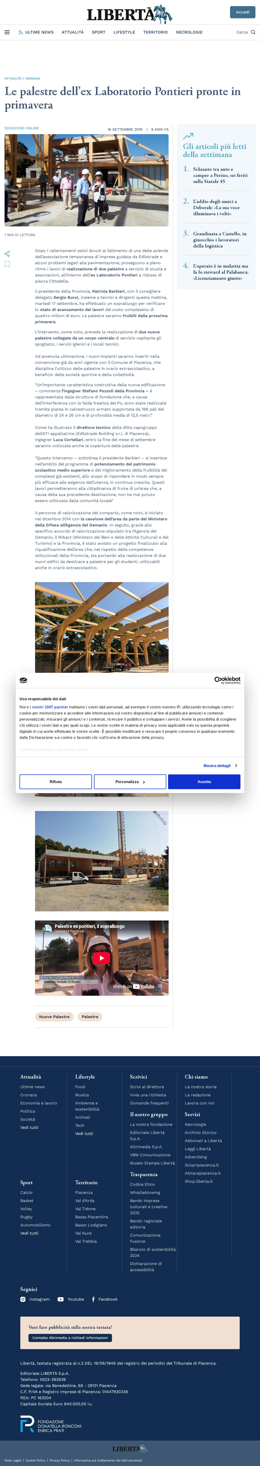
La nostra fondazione (151, 1124)
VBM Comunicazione (150, 1154)
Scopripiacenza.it (202, 1165)
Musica (82, 1095)
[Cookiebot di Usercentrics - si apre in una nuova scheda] (218, 680)
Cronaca (32, 78)
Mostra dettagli (217, 765)
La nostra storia (201, 1086)
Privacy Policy (60, 1460)
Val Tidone (85, 1208)
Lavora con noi (199, 1103)
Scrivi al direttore (147, 1086)
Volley (26, 1208)
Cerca (242, 32)
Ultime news (32, 1086)
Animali (82, 1117)
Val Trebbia (86, 1241)
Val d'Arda (84, 1200)
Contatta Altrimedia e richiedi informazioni (70, 1338)
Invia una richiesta (148, 1095)
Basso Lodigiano (91, 1225)
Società (27, 1119)
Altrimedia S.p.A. (146, 1146)
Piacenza (84, 1192)
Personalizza (127, 781)
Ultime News (39, 32)
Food (80, 1086)
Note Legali (13, 1460)
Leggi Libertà (198, 1148)
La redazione (197, 1095)
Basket (27, 1200)
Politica (27, 1111)
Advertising (196, 1157)
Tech (79, 1125)
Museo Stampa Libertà (152, 1163)
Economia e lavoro (38, 1103)
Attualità (73, 32)
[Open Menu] (7, 32)
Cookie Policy (35, 1460)
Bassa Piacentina (91, 1216)
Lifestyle (124, 32)
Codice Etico (142, 1184)
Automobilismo (35, 1225)
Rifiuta (56, 781)
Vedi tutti (29, 1127)
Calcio (26, 1192)
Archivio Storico (201, 1132)
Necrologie (189, 32)
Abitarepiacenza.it (203, 1173)
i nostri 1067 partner (49, 707)
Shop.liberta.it (199, 1181)
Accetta (204, 781)
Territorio (155, 32)
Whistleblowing (145, 1192)
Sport (98, 32)
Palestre (90, 1016)
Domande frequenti (149, 1103)
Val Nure (83, 1233)
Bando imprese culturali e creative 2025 (148, 1206)
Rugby (26, 1216)
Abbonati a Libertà (203, 1140)
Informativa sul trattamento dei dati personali (108, 1460)
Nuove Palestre (54, 1016)
